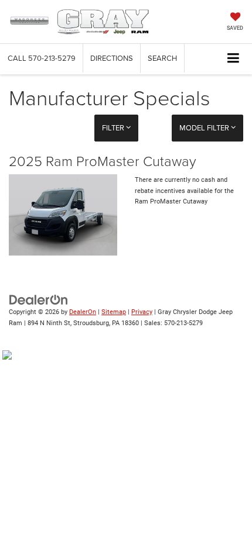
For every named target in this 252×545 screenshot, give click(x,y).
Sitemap (113, 312)
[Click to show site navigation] (233, 59)
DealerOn (82, 312)
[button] (41, 58)
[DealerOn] (39, 299)
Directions (111, 58)
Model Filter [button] (205, 127)
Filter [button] (114, 127)
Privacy (141, 312)
